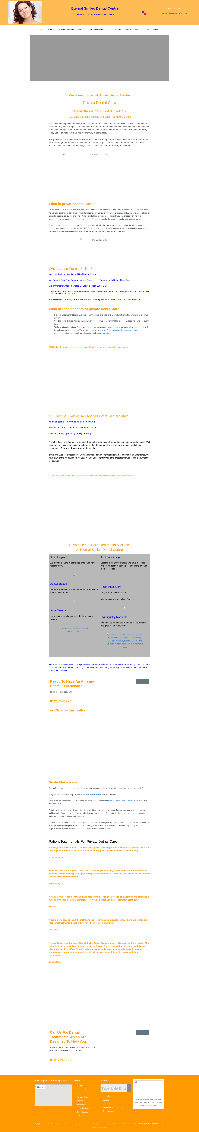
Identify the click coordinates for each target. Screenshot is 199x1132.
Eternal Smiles (58, 664)
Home (41, 29)
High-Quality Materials (114, 617)
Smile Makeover (115, 29)
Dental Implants (59, 557)
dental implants (102, 333)
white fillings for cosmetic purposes (116, 330)
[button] (41, 29)
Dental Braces (58, 583)
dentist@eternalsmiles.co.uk (100, 1127)
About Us (155, 29)
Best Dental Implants (66, 29)
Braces (80, 29)
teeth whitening (138, 330)
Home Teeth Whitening (96, 29)
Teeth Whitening (110, 557)
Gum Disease (58, 610)
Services (51, 29)
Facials (128, 29)
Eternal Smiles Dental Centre (120, 801)
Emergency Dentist (142, 29)
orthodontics (87, 333)
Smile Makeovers (111, 586)
